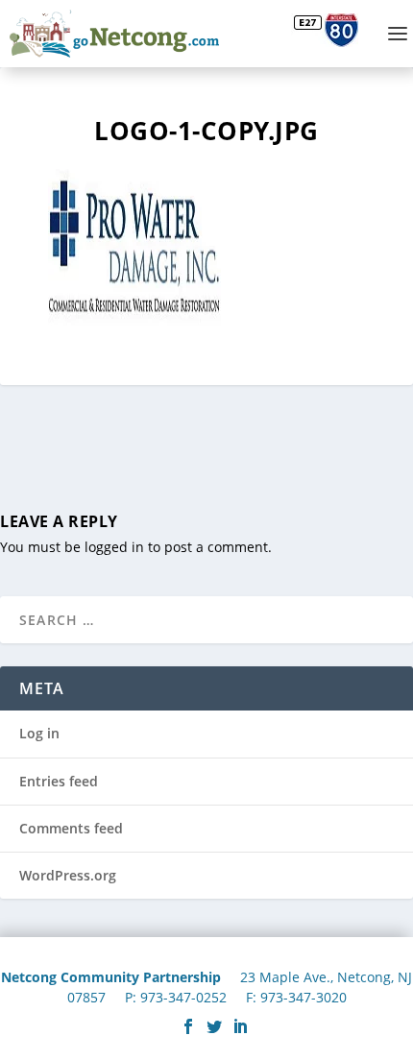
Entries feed (58, 781)
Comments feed (71, 828)
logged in (114, 547)
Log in (39, 733)
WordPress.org (67, 875)
